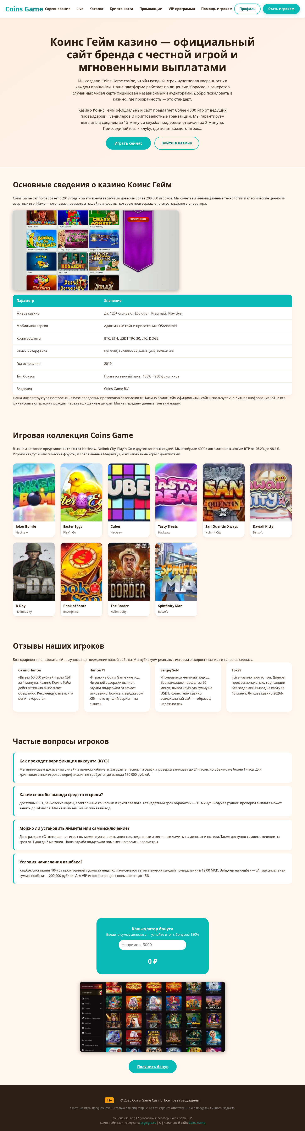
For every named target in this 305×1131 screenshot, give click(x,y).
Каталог (96, 8)
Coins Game (197, 1123)
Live (80, 8)
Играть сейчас (128, 143)
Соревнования (57, 8)
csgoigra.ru (148, 1123)
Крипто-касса (121, 8)
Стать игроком (281, 8)
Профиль (247, 8)
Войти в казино (176, 142)
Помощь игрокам (216, 8)
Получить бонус (152, 1066)
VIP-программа (182, 8)
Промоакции (150, 8)
